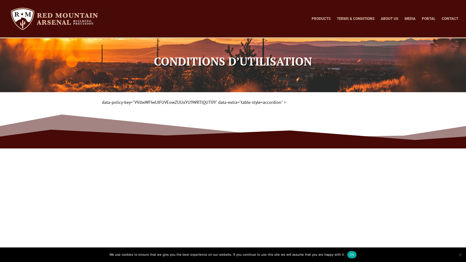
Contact (450, 19)
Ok (352, 254)
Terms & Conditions (355, 19)
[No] (460, 254)
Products (321, 19)
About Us (389, 19)
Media (410, 19)
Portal (428, 19)
